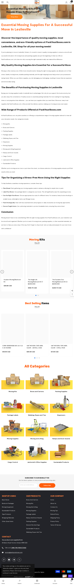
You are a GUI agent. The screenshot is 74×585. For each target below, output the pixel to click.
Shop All (37, 243)
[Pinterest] (14, 560)
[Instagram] (9, 560)
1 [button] (35, 295)
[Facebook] (4, 560)
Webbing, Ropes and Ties (37, 415)
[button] (2, 271)
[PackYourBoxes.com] (12, 380)
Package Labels (12, 415)
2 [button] (38, 295)
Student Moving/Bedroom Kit (12, 281)
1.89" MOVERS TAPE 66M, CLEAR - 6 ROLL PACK (59, 347)
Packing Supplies (61, 391)
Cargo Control (13, 462)
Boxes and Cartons (37, 391)
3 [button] (39, 357)
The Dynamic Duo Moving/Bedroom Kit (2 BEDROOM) (59, 282)
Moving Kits (13, 391)
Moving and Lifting (36, 439)
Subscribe (47, 485)
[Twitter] (19, 560)
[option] (13, 271)
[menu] (2, 2)
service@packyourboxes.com (13, 552)
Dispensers (61, 415)
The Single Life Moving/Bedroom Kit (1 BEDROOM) (35, 282)
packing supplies (32, 56)
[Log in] (66, 2)
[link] (20, 581)
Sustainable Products (61, 462)
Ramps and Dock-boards (61, 439)
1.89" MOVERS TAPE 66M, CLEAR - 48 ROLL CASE (35, 347)
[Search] (7, 2)
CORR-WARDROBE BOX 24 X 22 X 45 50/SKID (12, 347)
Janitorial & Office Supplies (37, 462)
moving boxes (20, 56)
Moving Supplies (12, 439)
